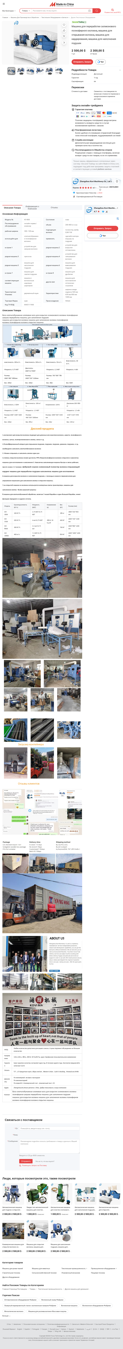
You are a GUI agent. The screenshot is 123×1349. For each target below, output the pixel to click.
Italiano (63, 1329)
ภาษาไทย (115, 1329)
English (19, 1329)
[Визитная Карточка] (118, 218)
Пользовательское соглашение (34, 1324)
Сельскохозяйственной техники (44, 1273)
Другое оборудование (10, 1277)
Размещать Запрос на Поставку (33, 1165)
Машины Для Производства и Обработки (25, 17)
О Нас (9, 1324)
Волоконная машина (69, 1305)
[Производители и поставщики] (61, 4)
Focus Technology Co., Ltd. (59, 1336)
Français (44, 1329)
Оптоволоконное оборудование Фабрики (20, 1300)
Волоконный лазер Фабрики (52, 1300)
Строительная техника (11, 1273)
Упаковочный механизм (71, 1273)
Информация (61, 1326)
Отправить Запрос (82, 62)
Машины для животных (41, 1268)
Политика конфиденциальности (58, 1324)
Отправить (26, 1161)
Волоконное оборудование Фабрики (96, 1305)
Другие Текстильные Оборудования (83, 17)
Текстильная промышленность (74, 1268)
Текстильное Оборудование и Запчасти (54, 17)
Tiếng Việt (57, 1331)
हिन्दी (108, 1329)
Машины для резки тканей (12, 1268)
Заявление (17, 1324)
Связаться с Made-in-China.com (82, 1324)
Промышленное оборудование (103, 1268)
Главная (5, 17)
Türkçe (50, 1331)
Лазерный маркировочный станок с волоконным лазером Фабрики (30, 1305)
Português (35, 1329)
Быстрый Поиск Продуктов (104, 1324)
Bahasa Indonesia (69, 1331)
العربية (88, 1329)
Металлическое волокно (13, 1311)
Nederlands (80, 1329)
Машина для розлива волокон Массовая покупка (47, 1311)
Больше (5, 1316)
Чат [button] (102, 62)
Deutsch (71, 1329)
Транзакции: (109, 188)
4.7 (95, 211)
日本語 (102, 1329)
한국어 (95, 1329)
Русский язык (54, 1329)
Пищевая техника (98, 1273)
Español (27, 1329)
